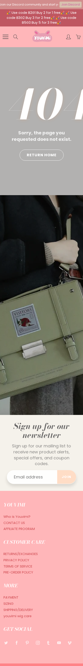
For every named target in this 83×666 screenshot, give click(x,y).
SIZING (8, 603)
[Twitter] (6, 643)
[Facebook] (16, 643)
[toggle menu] (5, 36)
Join (66, 477)
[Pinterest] (27, 643)
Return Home (41, 155)
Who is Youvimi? (16, 516)
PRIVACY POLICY (16, 560)
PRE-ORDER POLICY (18, 572)
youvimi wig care (17, 616)
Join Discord (70, 4)
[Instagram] (38, 643)
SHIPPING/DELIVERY (18, 610)
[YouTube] (59, 643)
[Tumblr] (48, 643)
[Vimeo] (69, 643)
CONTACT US (14, 523)
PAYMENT (10, 597)
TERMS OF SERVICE (17, 566)
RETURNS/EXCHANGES (20, 554)
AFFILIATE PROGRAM (19, 529)
